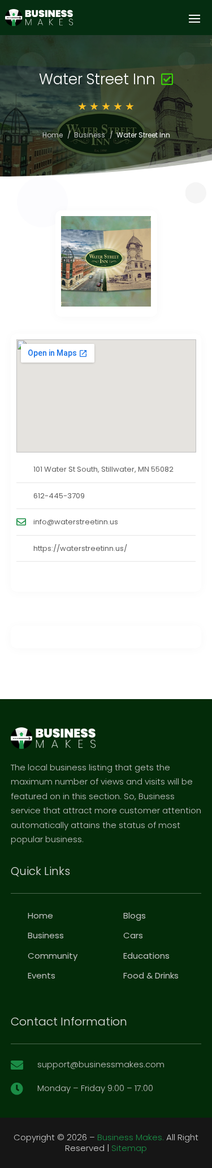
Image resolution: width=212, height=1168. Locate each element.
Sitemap (129, 1148)
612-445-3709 (59, 495)
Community (52, 956)
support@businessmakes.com (101, 1064)
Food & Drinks (151, 975)
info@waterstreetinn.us (75, 521)
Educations (146, 956)
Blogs (134, 915)
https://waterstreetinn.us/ (80, 548)
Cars (133, 935)
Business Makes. (130, 1137)
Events (41, 975)
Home (52, 135)
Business (89, 135)
